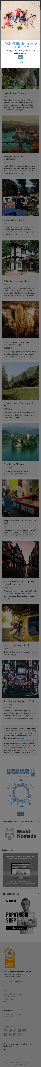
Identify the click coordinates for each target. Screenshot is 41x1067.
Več (20, 57)
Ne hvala (20, 62)
